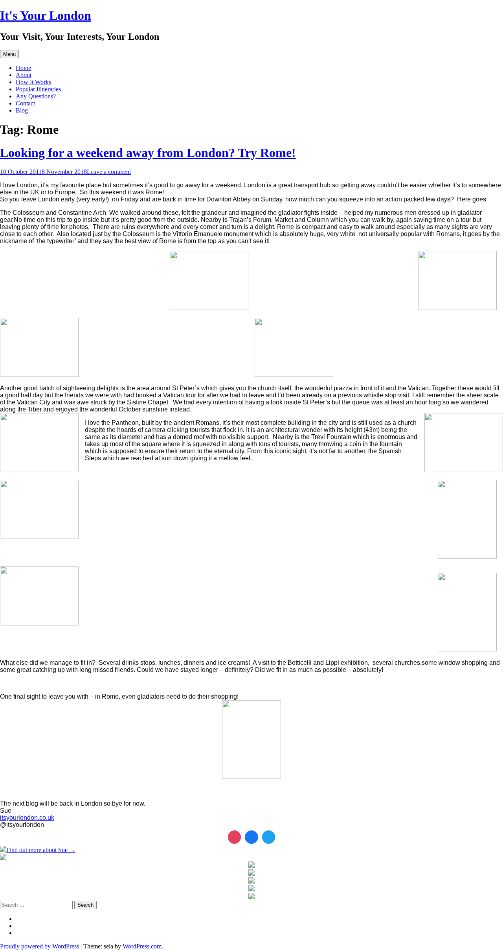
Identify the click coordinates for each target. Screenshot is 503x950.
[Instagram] (234, 837)
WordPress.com (142, 946)
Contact (25, 103)
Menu (9, 54)
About (23, 75)
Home (23, 68)
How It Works (33, 82)
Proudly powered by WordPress (39, 946)
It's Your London (45, 15)
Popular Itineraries (38, 89)
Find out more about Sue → (40, 850)
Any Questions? (36, 96)
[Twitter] (268, 837)
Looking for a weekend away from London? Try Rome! (148, 153)
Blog (22, 110)
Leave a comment (109, 171)
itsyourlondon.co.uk (27, 817)
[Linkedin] (251, 837)
